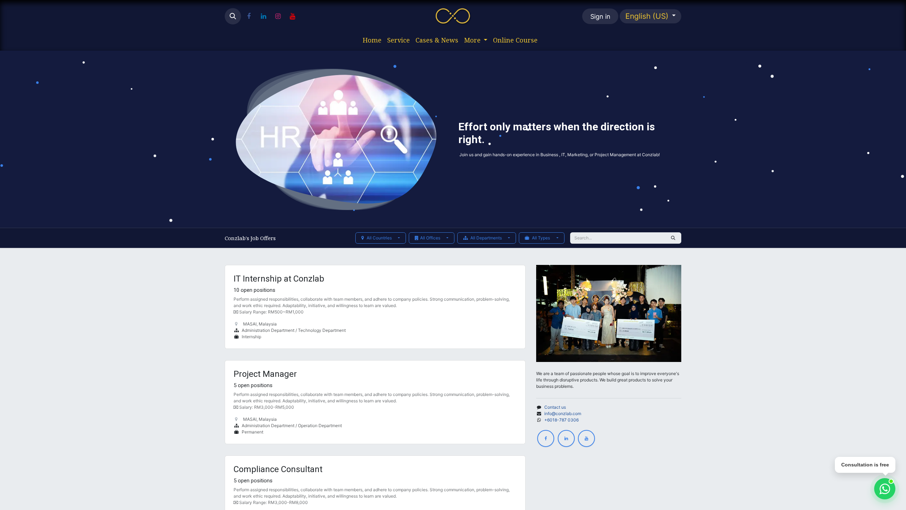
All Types (541, 237)
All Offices (430, 237)
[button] (233, 16)
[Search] (673, 238)
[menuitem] (372, 40)
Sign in (600, 16)
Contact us (555, 407)
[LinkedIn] (263, 16)
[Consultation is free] (884, 488)
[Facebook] (248, 16)
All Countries (379, 237)
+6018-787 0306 (561, 420)
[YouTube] (292, 16)
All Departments (486, 237)
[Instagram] (277, 16)
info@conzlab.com (562, 413)
